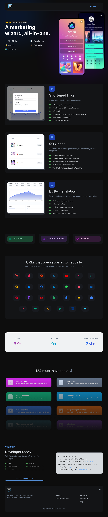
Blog (81, 502)
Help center (84, 498)
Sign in (95, 6)
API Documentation (23, 478)
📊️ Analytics (10, 49)
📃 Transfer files (37, 41)
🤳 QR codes (10, 45)
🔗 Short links (11, 41)
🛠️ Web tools (36, 45)
